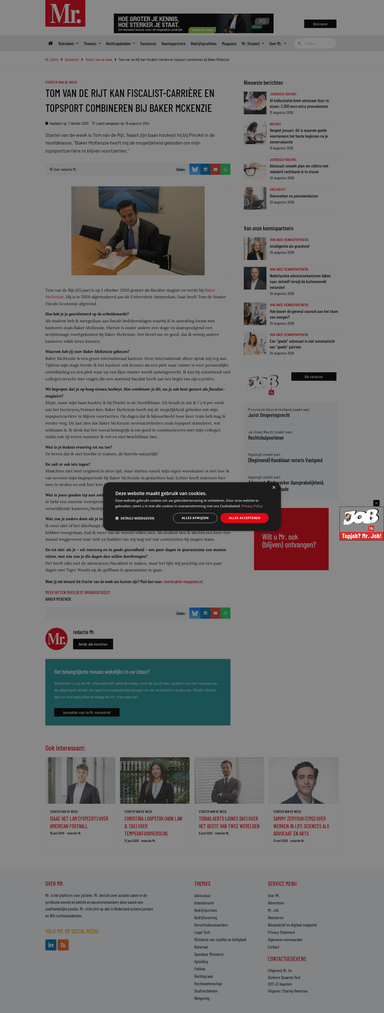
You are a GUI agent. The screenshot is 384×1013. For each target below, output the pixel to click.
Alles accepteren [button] (244, 518)
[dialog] (192, 506)
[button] (134, 518)
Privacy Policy (252, 505)
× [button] (273, 487)
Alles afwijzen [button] (195, 518)
